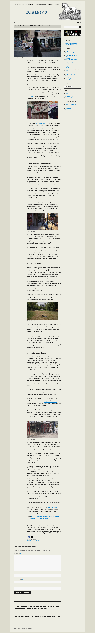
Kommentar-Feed (69, 96)
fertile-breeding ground (50, 401)
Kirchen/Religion (69, 62)
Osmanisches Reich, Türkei (71, 73)
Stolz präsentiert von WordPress (25, 628)
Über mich (67, 105)
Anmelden (67, 93)
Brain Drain (67, 54)
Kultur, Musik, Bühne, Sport (71, 65)
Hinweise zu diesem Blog (70, 104)
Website (16, 585)
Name (15, 573)
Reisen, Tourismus (69, 77)
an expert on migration (42, 123)
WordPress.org (68, 97)
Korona (67, 63)
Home (15, 22)
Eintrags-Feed (68, 94)
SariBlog (15, 628)
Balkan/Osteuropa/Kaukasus (71, 52)
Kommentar (17, 553)
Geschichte (67, 58)
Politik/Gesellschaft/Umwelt (71, 74)
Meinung (67, 67)
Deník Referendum (52, 507)
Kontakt (67, 109)
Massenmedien (68, 66)
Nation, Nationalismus (70, 71)
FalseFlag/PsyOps (69, 56)
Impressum (67, 107)
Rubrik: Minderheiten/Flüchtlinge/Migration (36, 540)
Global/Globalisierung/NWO (71, 59)
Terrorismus (68, 78)
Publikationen (68, 75)
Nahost (66, 70)
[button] (29, 537)
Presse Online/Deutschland (71, 43)
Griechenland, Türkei (69, 60)
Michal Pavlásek (31, 522)
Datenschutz (68, 108)
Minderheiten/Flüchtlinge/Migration (73, 69)
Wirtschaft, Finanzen (69, 79)
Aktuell (66, 51)
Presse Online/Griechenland (71, 44)
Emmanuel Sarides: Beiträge (71, 55)
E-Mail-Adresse (18, 579)
